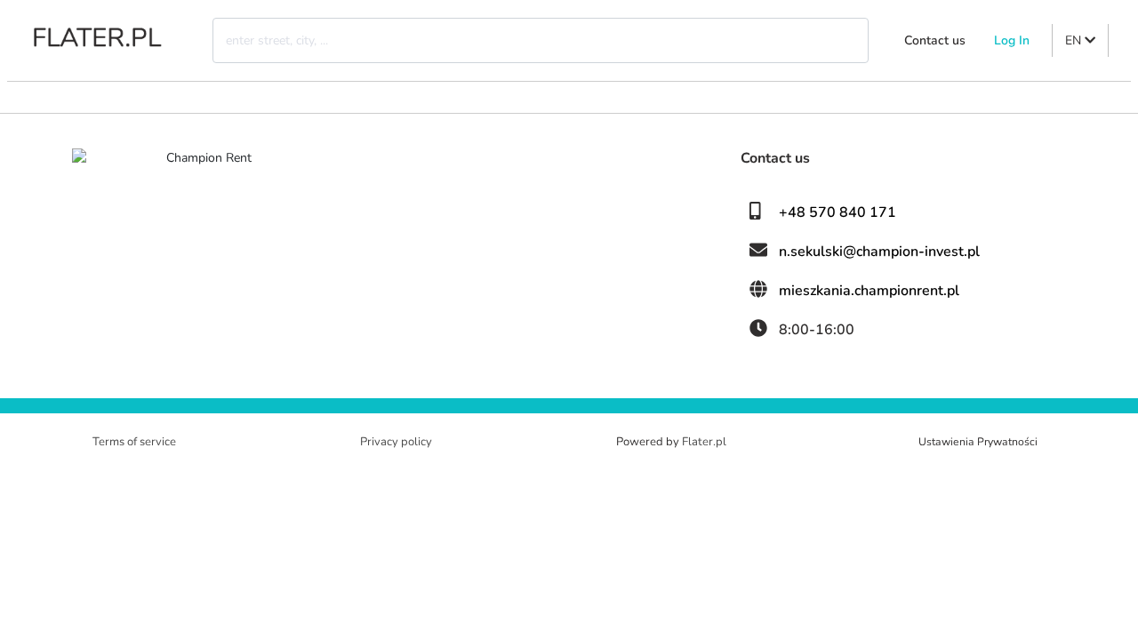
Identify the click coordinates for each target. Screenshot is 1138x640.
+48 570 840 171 (837, 212)
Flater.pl (704, 442)
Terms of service (134, 442)
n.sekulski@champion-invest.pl (879, 251)
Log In (1012, 40)
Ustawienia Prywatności (978, 442)
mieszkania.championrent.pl (869, 290)
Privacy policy (396, 442)
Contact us (935, 40)
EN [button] (1075, 40)
